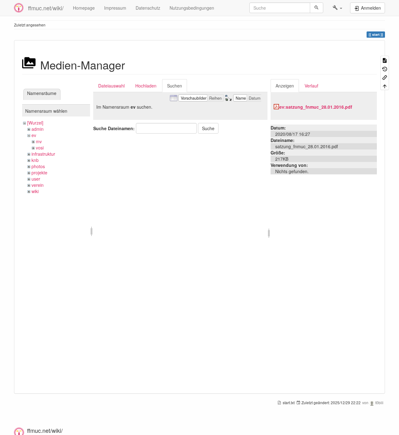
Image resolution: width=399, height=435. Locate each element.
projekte (39, 172)
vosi (40, 147)
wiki (35, 191)
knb (35, 160)
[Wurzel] (35, 123)
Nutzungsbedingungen (192, 8)
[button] (337, 8)
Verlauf (311, 86)
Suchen (174, 86)
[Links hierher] (385, 77)
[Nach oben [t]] (385, 85)
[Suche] (316, 7)
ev (33, 135)
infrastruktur (43, 154)
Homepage (84, 8)
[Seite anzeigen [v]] (385, 60)
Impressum (115, 8)
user (35, 179)
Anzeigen (285, 86)
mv (39, 141)
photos (38, 166)
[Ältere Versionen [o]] (385, 68)
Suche (208, 128)
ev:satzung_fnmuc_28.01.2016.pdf (315, 107)
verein (37, 185)
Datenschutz (148, 8)
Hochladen (145, 86)
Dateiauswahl (111, 86)
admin (37, 129)
